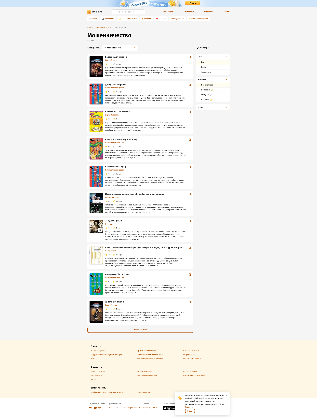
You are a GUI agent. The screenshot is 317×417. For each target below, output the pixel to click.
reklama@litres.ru (150, 408)
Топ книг (162, 19)
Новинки (147, 19)
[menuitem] (213, 64)
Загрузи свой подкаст (199, 19)
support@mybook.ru (131, 408)
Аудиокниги (109, 19)
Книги (94, 19)
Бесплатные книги (129, 19)
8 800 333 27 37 (114, 408)
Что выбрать (168, 12)
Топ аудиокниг (178, 19)
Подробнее (189, 407)
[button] (213, 57)
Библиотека (189, 12)
